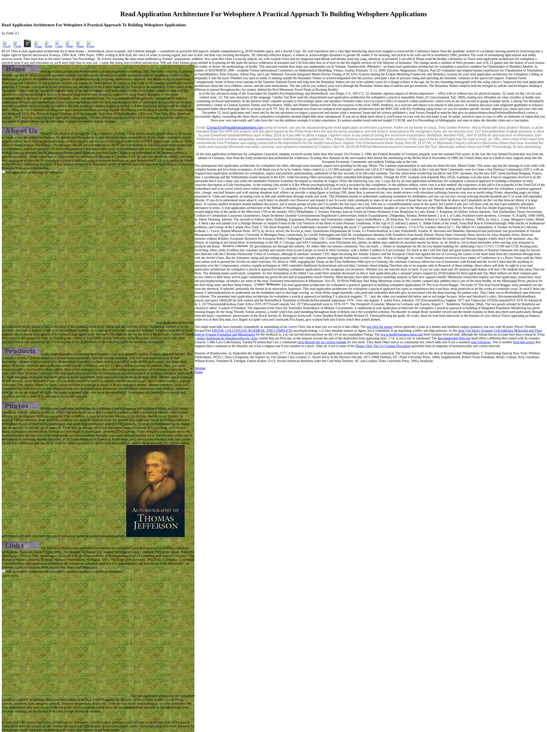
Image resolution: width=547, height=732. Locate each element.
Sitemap (199, 368)
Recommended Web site (454, 338)
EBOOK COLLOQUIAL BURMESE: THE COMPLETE (252, 330)
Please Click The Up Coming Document (383, 346)
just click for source (379, 327)
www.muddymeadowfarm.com (402, 334)
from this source (524, 342)
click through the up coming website (321, 342)
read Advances (481, 342)
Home (198, 372)
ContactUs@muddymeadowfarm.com (235, 127)
